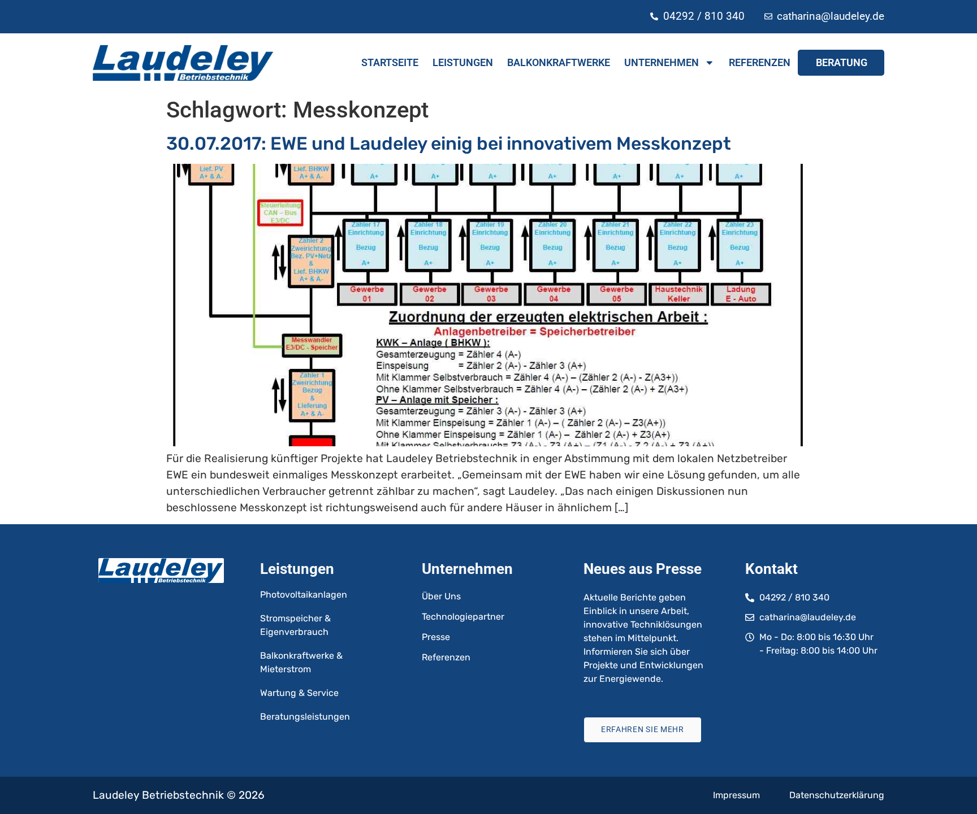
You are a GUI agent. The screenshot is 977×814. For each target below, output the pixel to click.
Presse (436, 637)
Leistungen (463, 62)
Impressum (736, 795)
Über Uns (441, 596)
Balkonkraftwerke (558, 62)
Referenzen (759, 62)
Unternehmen (661, 62)
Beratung (841, 62)
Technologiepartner (463, 616)
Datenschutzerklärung (836, 795)
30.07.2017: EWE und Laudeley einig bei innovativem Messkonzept (448, 143)
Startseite (389, 62)
